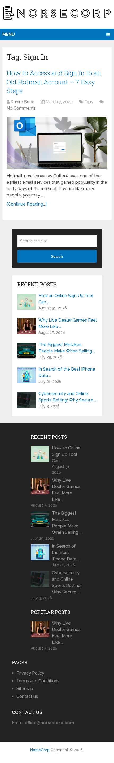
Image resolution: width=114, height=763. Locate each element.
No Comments (21, 108)
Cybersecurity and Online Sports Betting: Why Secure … (67, 397)
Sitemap (24, 688)
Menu (8, 34)
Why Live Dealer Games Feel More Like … (67, 323)
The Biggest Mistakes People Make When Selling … (66, 348)
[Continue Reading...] (27, 204)
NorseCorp (40, 750)
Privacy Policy (30, 673)
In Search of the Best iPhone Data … (66, 372)
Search (57, 256)
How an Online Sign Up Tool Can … (65, 299)
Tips (89, 101)
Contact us (27, 696)
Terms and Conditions (37, 680)
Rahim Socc (22, 101)
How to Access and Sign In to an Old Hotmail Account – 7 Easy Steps (54, 82)
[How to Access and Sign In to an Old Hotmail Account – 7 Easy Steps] (57, 143)
